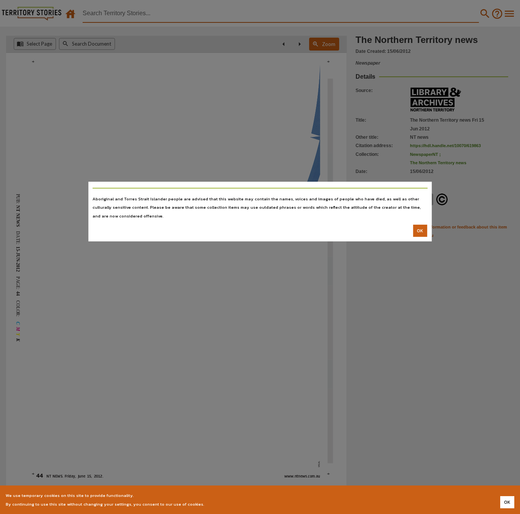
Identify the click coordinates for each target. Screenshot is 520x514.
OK (420, 230)
